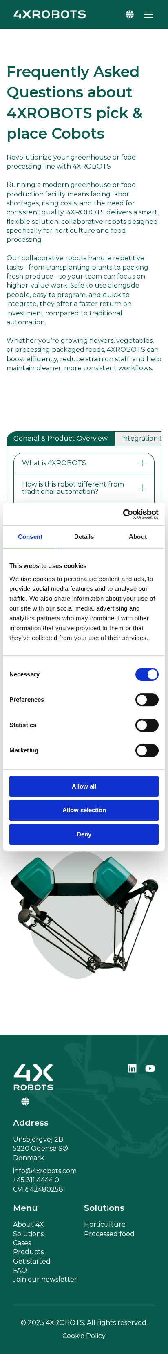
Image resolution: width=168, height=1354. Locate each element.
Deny (84, 834)
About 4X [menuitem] (28, 1224)
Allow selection (84, 810)
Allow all (84, 786)
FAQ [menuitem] (20, 1270)
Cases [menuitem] (22, 1243)
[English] (129, 14)
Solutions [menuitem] (28, 1234)
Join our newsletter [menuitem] (45, 1279)
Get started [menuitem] (32, 1261)
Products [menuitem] (28, 1252)
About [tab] (138, 536)
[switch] (147, 699)
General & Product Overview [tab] (60, 438)
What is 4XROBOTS (54, 463)
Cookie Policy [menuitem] (84, 1336)
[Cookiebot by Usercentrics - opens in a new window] (123, 514)
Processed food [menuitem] (109, 1234)
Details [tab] (84, 536)
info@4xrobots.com (45, 1171)
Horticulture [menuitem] (105, 1224)
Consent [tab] (30, 536)
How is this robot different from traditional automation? (73, 488)
